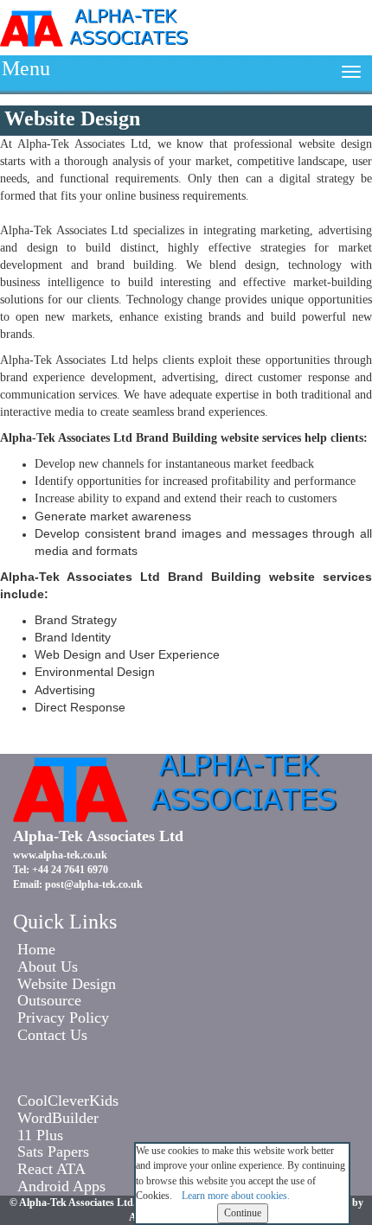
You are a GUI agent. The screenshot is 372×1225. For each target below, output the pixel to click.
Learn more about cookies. (236, 1196)
